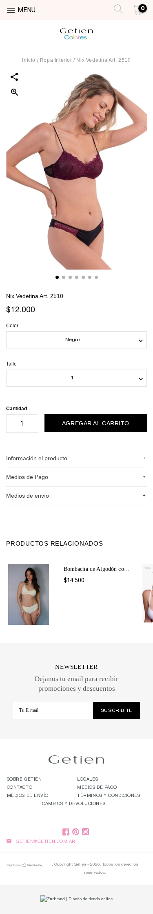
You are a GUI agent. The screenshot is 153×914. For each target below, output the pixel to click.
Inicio (28, 60)
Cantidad (16, 408)
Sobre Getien (24, 779)
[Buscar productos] (116, 8)
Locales (87, 779)
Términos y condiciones (108, 796)
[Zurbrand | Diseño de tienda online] (76, 899)
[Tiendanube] (24, 866)
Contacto (19, 788)
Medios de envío (28, 796)
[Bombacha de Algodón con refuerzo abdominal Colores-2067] (34, 592)
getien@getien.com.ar (45, 842)
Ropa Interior (56, 60)
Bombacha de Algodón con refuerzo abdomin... (98, 569)
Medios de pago (97, 788)
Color (12, 326)
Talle (11, 364)
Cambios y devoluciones (73, 804)
